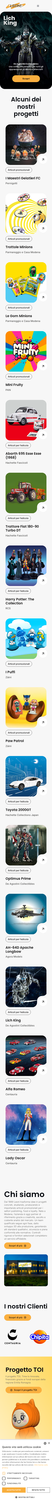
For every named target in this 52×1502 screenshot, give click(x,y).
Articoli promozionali (19, 170)
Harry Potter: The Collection (20, 601)
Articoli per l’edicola (18, 445)
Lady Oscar (15, 1158)
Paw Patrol (15, 741)
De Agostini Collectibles (20, 883)
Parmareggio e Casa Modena (23, 252)
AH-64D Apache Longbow (19, 949)
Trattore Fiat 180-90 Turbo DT (22, 528)
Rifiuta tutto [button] (38, 1490)
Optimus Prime (18, 878)
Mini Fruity (14, 384)
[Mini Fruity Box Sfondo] (26, 332)
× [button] (49, 1443)
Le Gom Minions (19, 316)
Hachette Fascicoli (17, 462)
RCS (8, 608)
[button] (26, 1497)
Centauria (11, 1094)
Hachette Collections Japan (22, 815)
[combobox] (45, 1443)
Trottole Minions (19, 247)
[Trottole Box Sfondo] (26, 194)
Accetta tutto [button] (14, 1490)
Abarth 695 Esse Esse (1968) (23, 455)
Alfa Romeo (15, 1089)
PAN (8, 390)
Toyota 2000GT (18, 810)
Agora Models (14, 956)
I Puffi (10, 672)
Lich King (13, 1020)
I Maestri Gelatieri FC (23, 178)
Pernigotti (11, 183)
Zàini (9, 677)
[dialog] (26, 1471)
